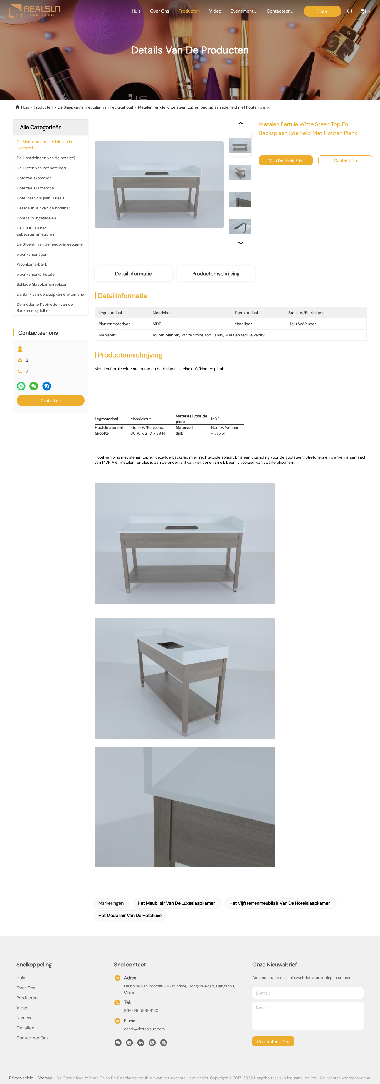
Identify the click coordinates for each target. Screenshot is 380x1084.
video (215, 11)
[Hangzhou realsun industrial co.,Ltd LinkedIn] (141, 1044)
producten (189, 11)
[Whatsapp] (21, 386)
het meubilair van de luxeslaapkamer (176, 903)
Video (22, 1008)
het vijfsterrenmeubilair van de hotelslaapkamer (280, 903)
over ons (159, 11)
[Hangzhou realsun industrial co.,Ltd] (34, 11)
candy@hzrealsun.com (144, 1028)
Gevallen (25, 1028)
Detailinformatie (133, 273)
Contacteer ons (32, 1038)
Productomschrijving (216, 273)
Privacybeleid (21, 1077)
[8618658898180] (152, 1044)
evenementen (244, 11)
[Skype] (47, 386)
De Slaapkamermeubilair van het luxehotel (95, 107)
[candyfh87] (163, 1044)
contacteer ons (280, 11)
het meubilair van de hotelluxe (130, 915)
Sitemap (45, 1077)
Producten (43, 107)
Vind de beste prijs (286, 160)
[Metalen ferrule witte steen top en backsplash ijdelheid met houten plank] (159, 184)
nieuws (23, 1018)
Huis (136, 11)
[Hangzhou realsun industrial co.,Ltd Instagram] (129, 1044)
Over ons (25, 988)
